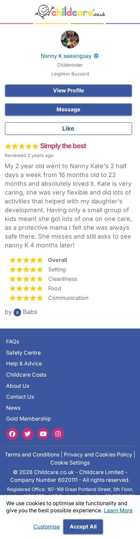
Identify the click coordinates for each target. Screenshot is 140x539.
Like (68, 128)
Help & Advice (24, 363)
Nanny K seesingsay (66, 56)
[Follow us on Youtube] (43, 434)
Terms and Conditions (32, 454)
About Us (17, 386)
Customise (46, 526)
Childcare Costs (26, 375)
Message (68, 109)
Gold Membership (28, 419)
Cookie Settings (70, 462)
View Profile (68, 90)
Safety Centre (23, 353)
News (13, 408)
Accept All (83, 526)
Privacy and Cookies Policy (98, 454)
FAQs (12, 341)
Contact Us (20, 397)
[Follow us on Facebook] (12, 434)
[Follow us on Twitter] (27, 434)
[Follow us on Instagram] (58, 434)
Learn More (118, 510)
